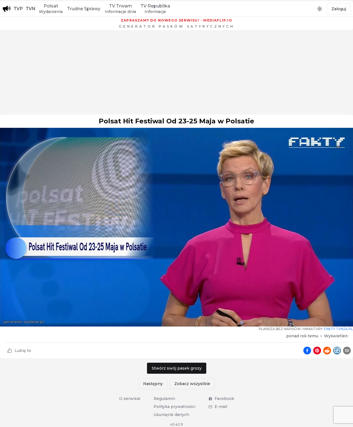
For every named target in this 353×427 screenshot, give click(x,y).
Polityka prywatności (174, 406)
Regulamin (164, 398)
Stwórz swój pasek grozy (177, 368)
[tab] (51, 8)
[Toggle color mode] (320, 9)
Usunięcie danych (171, 414)
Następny (153, 383)
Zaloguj (338, 8)
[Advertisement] (176, 73)
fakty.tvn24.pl (338, 329)
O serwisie (129, 398)
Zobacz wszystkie (192, 383)
